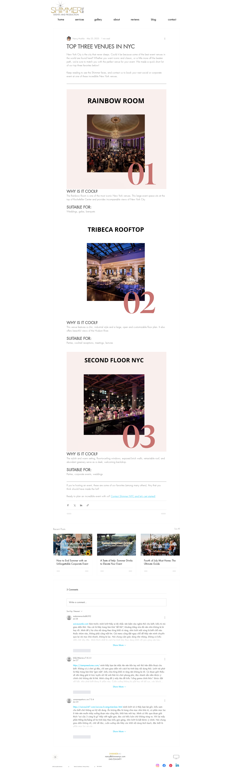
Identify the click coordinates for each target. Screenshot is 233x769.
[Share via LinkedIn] (81, 505)
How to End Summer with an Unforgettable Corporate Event (72, 562)
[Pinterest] (171, 765)
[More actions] (164, 38)
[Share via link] (87, 505)
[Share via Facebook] (68, 505)
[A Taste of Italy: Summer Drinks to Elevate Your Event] (116, 545)
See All (177, 528)
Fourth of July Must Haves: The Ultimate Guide (160, 562)
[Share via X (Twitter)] (74, 505)
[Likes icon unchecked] (75, 650)
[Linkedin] (177, 765)
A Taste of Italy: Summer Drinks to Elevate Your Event (116, 562)
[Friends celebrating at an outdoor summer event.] (72, 545)
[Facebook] (164, 765)
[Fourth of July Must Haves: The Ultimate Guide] (160, 545)
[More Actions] (164, 617)
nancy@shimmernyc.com (115, 756)
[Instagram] (157, 765)
